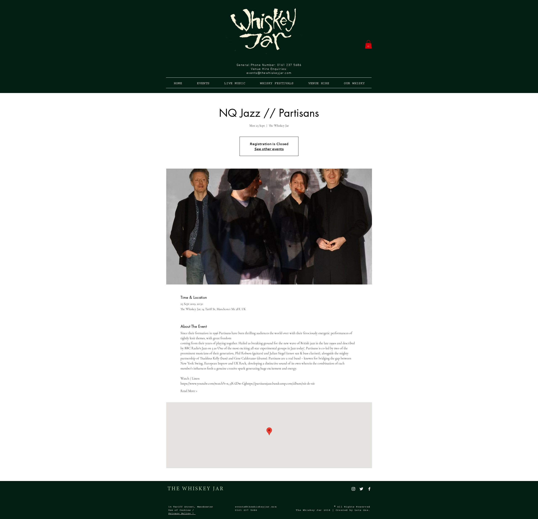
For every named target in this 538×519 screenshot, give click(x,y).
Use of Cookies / (181, 510)
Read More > (189, 391)
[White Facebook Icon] (369, 488)
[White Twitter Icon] (361, 488)
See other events (269, 149)
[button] (368, 44)
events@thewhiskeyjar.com (269, 73)
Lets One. (362, 510)
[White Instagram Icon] (353, 488)
